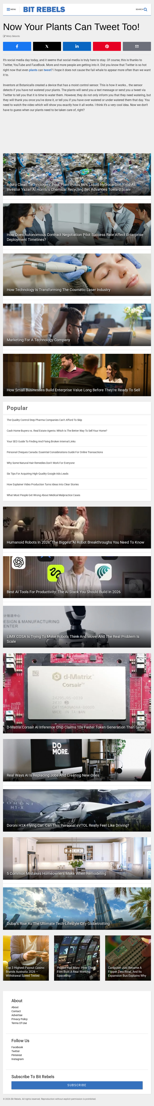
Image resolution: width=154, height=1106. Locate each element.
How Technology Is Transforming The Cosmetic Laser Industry (58, 289)
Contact (16, 1011)
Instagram (17, 1059)
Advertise (16, 1015)
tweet (47, 70)
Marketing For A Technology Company (38, 340)
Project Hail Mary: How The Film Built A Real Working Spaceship (75, 971)
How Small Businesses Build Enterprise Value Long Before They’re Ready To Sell (73, 390)
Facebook (17, 1047)
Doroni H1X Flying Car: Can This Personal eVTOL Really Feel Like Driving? (68, 825)
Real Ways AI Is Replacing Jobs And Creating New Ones (53, 775)
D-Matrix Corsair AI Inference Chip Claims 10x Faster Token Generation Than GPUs (76, 727)
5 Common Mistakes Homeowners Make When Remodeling (56, 873)
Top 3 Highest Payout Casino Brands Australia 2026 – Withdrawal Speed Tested (25, 971)
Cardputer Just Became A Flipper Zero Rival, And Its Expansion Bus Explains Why (127, 971)
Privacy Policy (19, 1019)
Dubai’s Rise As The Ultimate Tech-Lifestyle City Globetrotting (58, 923)
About (15, 1007)
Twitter (15, 1051)
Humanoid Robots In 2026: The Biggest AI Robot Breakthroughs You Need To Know (75, 542)
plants (33, 70)
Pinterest (16, 1055)
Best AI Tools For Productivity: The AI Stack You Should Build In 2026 (64, 592)
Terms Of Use (19, 1023)
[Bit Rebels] (42, 12)
